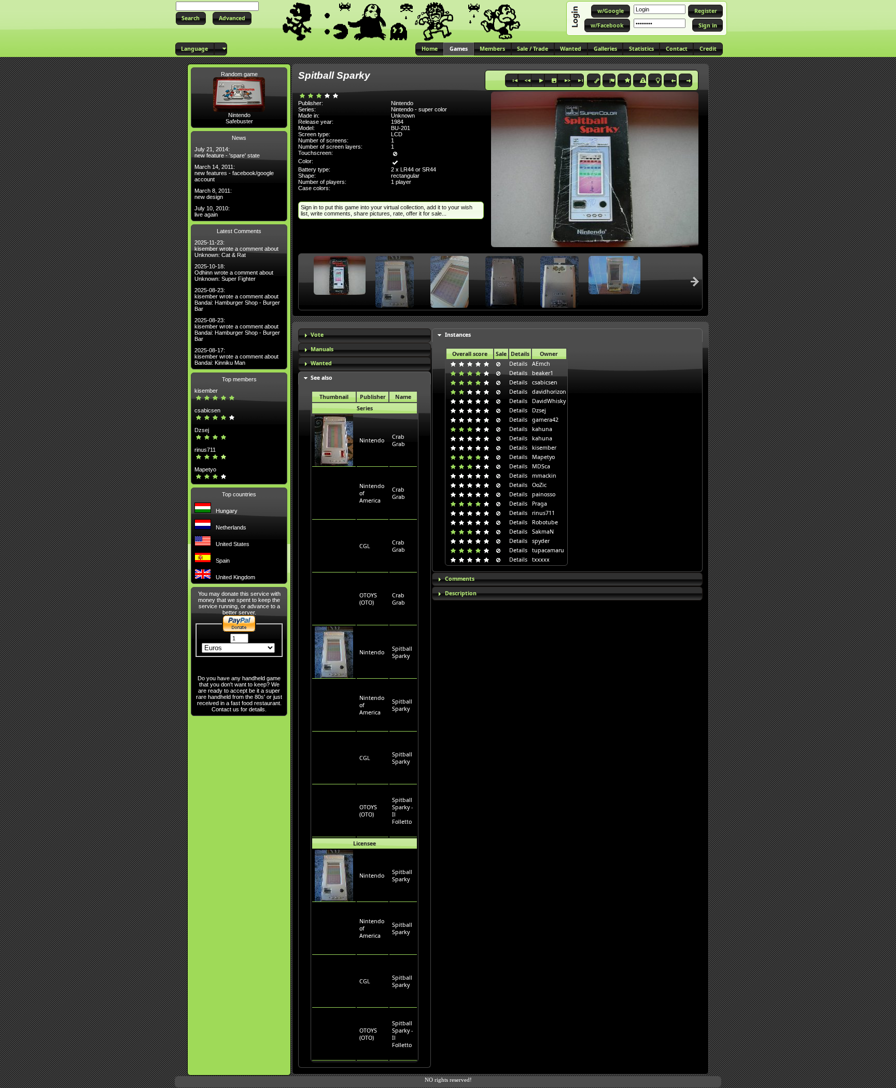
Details (518, 363)
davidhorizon (549, 391)
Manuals (322, 349)
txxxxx (541, 559)
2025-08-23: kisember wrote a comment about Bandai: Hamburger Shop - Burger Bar (237, 299)
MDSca (541, 466)
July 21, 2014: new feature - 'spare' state (227, 152)
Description (461, 593)
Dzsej (201, 430)
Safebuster (239, 121)
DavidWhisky (549, 401)
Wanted (321, 363)
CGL (364, 546)
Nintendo (239, 115)
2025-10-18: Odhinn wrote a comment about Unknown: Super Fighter (233, 272)
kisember (206, 391)
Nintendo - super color (419, 109)
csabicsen (207, 410)
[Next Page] (695, 281)
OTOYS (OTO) (368, 599)
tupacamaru (548, 550)
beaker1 (542, 373)
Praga (539, 503)
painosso (543, 494)
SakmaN (543, 531)
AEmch (541, 363)
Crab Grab (398, 440)
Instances (458, 334)
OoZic (539, 485)
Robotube (545, 522)
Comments (459, 578)
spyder (541, 541)
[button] (191, 18)
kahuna (542, 429)
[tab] (364, 335)
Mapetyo (205, 469)
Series (365, 408)
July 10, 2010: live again (212, 211)
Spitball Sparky (402, 652)
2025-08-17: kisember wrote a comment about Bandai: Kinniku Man (236, 356)
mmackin (544, 475)
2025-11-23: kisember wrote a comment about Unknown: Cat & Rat (236, 248)
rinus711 (205, 450)
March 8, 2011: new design (213, 194)
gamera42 (545, 419)
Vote (317, 334)
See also (321, 377)
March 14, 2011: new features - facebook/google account (234, 173)
